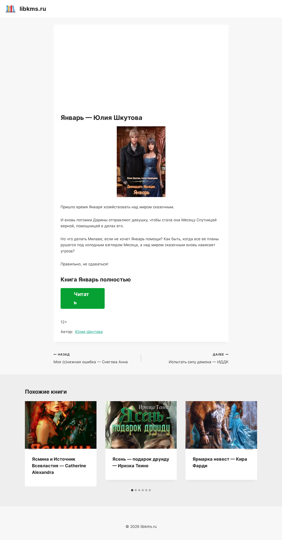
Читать (81, 298)
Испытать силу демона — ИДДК (198, 358)
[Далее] (249, 444)
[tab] (132, 490)
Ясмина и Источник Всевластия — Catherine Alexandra (59, 465)
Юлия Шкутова (89, 332)
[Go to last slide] (33, 444)
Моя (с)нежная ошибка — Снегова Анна (91, 358)
